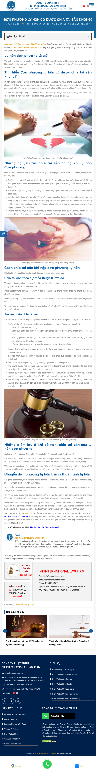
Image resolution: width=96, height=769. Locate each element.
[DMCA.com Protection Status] (49, 741)
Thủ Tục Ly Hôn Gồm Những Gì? (44, 527)
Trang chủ (13, 24)
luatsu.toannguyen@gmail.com (52, 580)
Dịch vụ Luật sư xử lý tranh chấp (66, 699)
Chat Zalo (82, 766)
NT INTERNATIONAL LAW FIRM (25, 47)
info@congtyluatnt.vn (14, 673)
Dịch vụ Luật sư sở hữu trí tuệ (65, 694)
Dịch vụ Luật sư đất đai (62, 679)
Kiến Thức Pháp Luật (25, 604)
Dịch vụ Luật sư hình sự (62, 684)
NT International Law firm (15, 714)
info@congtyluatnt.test (54, 576)
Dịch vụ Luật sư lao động (63, 689)
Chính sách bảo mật (12, 744)
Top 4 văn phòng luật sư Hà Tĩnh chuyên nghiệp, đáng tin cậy (24, 643)
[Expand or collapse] (88, 37)
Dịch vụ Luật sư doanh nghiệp (65, 674)
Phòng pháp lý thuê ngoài (63, 669)
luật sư (28, 513)
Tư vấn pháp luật (11, 729)
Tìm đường (18, 766)
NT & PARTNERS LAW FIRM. (46, 754)
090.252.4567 (26, 575)
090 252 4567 (51, 583)
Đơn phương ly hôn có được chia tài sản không (25, 44)
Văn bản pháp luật (12, 739)
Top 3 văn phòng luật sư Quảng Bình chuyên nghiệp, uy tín (69, 643)
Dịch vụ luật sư (11, 734)
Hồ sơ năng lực (11, 719)
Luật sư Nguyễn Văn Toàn (15, 724)
